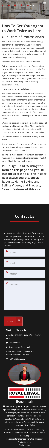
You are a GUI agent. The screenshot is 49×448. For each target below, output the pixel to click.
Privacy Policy (29, 425)
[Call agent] (3, 5)
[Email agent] (15, 5)
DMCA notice (24, 445)
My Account (34, 5)
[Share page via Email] (21, 5)
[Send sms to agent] (9, 5)
